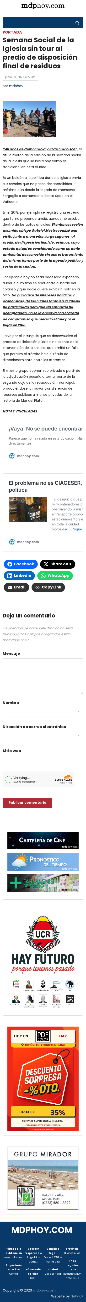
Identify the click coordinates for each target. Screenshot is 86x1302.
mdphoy (16, 85)
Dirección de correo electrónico (34, 726)
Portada (12, 32)
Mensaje (11, 653)
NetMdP (77, 1296)
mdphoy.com (41, 1230)
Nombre (11, 702)
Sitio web (12, 751)
